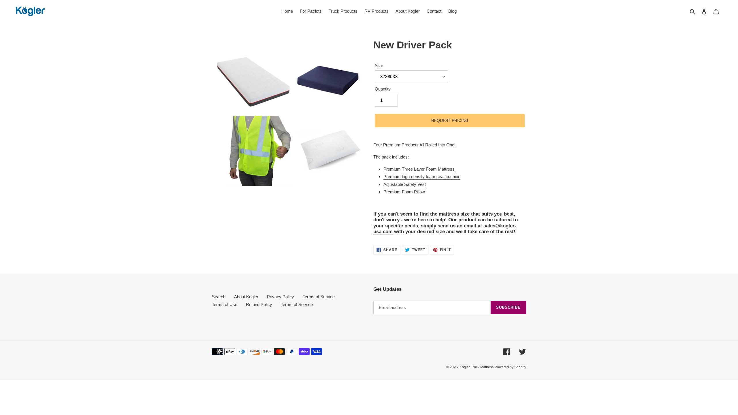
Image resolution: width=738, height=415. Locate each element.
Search (218, 296)
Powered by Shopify (510, 367)
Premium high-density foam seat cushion (421, 176)
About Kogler (246, 296)
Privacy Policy (280, 296)
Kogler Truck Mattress (477, 367)
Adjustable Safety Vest (404, 184)
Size (379, 65)
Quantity (383, 88)
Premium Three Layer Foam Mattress (419, 169)
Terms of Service (319, 296)
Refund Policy (259, 304)
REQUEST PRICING (449, 120)
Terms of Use (224, 304)
